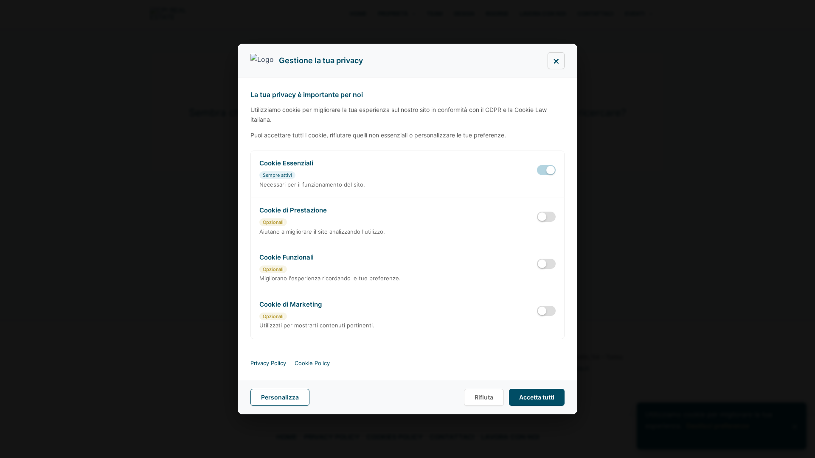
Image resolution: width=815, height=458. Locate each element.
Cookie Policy (312, 363)
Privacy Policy (268, 363)
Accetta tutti (536, 397)
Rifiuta (484, 397)
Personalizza (280, 397)
